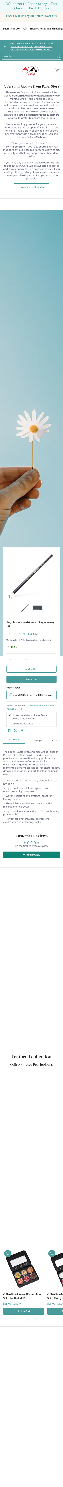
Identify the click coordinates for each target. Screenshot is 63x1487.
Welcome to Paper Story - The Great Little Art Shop (31, 6)
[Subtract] (10, 659)
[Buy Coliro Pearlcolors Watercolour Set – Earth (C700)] (23, 1269)
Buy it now (31, 679)
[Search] (58, 56)
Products (20, 705)
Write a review (31, 854)
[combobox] (29, 56)
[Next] (54, 575)
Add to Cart (31, 669)
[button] (57, 70)
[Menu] (5, 70)
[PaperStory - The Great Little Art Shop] (31, 70)
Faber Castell (13, 687)
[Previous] (8, 575)
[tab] (14, 740)
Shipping (25, 640)
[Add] (26, 659)
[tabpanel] (31, 785)
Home (9, 705)
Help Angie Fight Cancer (31, 186)
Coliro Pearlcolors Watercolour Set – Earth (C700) (22, 1296)
